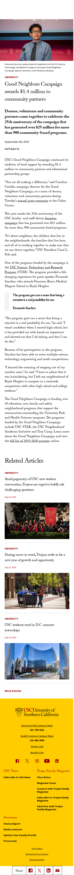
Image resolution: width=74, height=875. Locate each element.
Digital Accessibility (37, 859)
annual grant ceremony (33, 201)
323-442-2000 (37, 740)
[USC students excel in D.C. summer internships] (37, 661)
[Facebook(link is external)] (30, 870)
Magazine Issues (46, 783)
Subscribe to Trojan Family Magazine (53, 799)
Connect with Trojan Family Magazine (53, 790)
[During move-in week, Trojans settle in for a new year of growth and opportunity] (37, 591)
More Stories (13, 691)
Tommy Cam (37, 746)
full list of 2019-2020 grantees (30, 441)
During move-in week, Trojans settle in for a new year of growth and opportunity (35, 558)
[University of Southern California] (37, 712)
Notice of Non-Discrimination (37, 854)
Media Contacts (13, 829)
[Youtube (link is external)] (47, 761)
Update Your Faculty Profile (20, 835)
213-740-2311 (37, 729)
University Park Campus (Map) (37, 725)
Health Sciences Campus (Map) (37, 736)
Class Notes (44, 777)
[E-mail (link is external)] (57, 870)
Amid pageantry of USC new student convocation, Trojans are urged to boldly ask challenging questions (34, 484)
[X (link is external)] (39, 870)
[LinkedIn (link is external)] (48, 870)
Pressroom (10, 841)
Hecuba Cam (37, 752)
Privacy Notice (37, 848)
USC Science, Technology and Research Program (34, 270)
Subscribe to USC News (17, 777)
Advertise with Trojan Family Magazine (50, 808)
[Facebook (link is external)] (17, 761)
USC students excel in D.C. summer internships (29, 628)
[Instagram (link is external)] (37, 761)
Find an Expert (12, 823)
